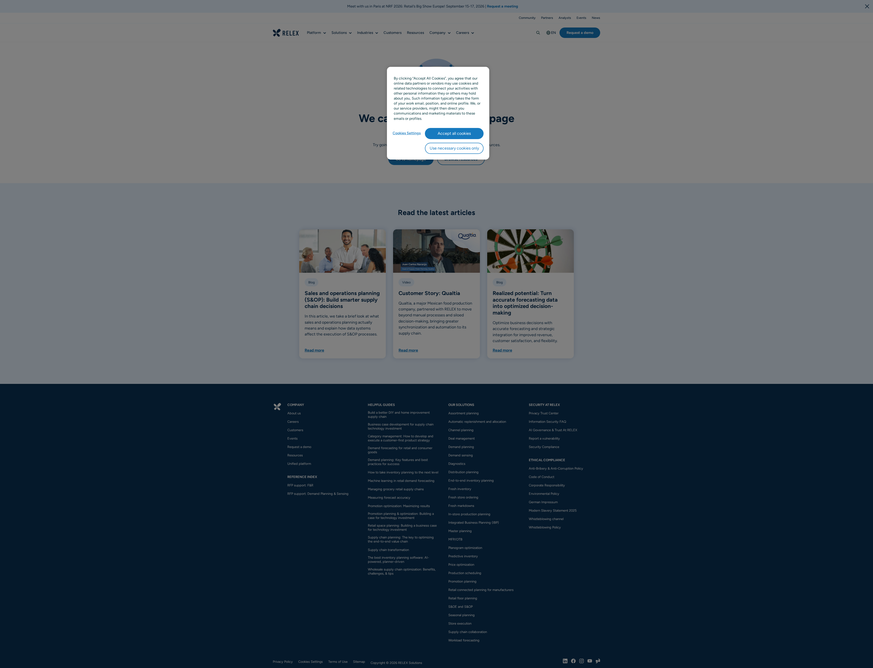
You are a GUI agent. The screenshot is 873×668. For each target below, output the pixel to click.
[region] (438, 113)
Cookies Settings (407, 133)
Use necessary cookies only (454, 148)
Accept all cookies (454, 133)
